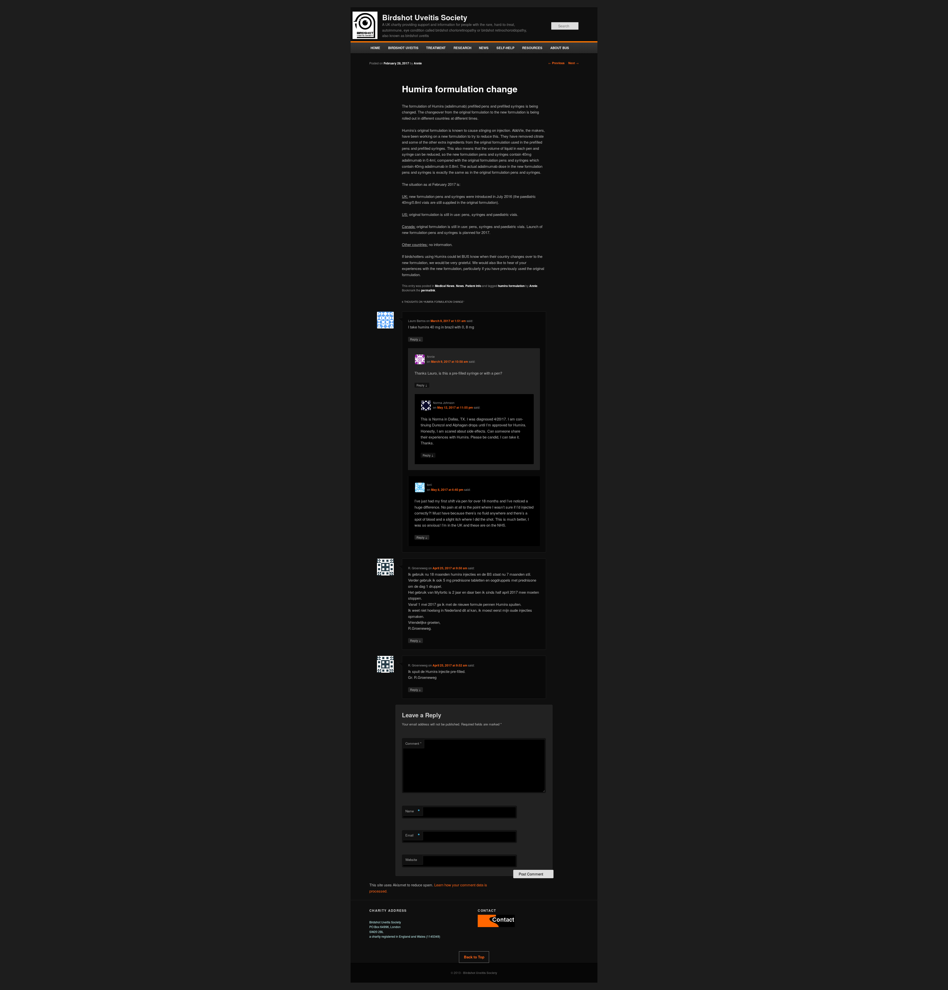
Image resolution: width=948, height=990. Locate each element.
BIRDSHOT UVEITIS (403, 47)
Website (411, 859)
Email (412, 835)
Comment (413, 743)
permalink (428, 290)
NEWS (484, 47)
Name (412, 811)
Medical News (444, 286)
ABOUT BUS (559, 47)
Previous (556, 63)
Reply (415, 339)
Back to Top (474, 957)
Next (573, 63)
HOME (375, 47)
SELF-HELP (505, 47)
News (460, 286)
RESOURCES (532, 47)
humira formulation (511, 286)
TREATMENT (436, 47)
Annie (418, 63)
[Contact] (496, 926)
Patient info (473, 286)
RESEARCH (462, 47)
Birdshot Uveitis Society (424, 17)
